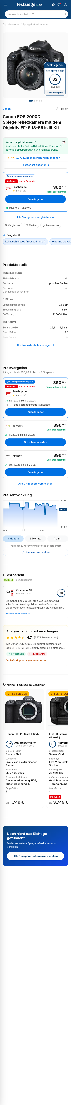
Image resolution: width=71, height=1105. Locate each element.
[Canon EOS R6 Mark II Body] (23, 748)
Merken (33, 225)
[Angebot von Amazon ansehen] (35, 464)
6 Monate (35, 538)
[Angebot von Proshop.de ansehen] (35, 192)
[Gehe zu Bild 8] (37, 101)
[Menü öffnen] (5, 5)
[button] (35, 515)
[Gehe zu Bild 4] (34, 101)
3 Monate (13, 538)
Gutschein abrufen (35, 442)
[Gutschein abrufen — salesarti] (35, 434)
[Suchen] (64, 14)
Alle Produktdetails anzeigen (34, 345)
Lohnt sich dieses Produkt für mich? (25, 241)
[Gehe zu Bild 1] (30, 101)
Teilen (64, 108)
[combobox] (36, 14)
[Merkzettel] (59, 5)
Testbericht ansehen (34, 164)
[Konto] (65, 5)
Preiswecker (52, 225)
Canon (7, 108)
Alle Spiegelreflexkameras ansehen (35, 856)
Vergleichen (14, 225)
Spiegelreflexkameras (35, 24)
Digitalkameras (11, 24)
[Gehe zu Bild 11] (39, 101)
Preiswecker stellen (38, 552)
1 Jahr (57, 538)
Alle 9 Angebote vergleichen (34, 217)
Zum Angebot (36, 199)
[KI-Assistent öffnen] (53, 5)
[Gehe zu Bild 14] (42, 101)
